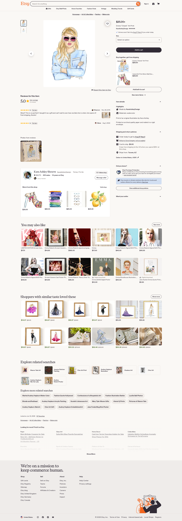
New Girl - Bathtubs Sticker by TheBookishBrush (31, 438)
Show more (156, 297)
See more (157, 224)
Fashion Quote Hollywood (64, 396)
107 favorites (40, 416)
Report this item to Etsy (102, 90)
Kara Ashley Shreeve (45, 171)
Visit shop (103, 187)
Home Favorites (77, 8)
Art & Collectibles (87, 14)
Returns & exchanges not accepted (132, 141)
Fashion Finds (91, 8)
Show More (91, 454)
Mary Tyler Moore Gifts (101, 402)
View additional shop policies (138, 188)
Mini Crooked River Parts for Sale (69, 449)
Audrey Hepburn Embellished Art (72, 408)
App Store (28, 507)
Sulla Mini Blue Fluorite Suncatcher (69, 434)
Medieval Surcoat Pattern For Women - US (108, 449)
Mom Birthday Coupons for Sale (32, 434)
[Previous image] (31, 53)
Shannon (97, 110)
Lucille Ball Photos (137, 396)
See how (145, 182)
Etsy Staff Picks (61, 8)
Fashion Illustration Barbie (116, 396)
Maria (99, 123)
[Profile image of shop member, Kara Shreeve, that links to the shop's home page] (35, 178)
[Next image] (107, 53)
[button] (101, 178)
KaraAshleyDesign (122, 28)
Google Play (44, 507)
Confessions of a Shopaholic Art (90, 396)
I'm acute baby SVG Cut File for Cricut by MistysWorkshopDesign (143, 450)
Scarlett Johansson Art (80, 402)
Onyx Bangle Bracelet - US (30, 449)
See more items (138, 95)
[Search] (138, 3)
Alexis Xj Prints (119, 402)
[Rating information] (34, 175)
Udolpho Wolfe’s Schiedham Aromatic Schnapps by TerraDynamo (142, 435)
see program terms (130, 175)
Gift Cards (130, 8)
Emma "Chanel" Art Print (125, 26)
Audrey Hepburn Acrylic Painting (55, 402)
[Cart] (158, 3)
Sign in (146, 4)
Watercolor (106, 14)
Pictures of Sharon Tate (138, 402)
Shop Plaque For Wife (100, 437)
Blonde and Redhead (30, 402)
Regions (158, 517)
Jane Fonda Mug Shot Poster (99, 408)
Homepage (76, 14)
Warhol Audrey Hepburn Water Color (37, 396)
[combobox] (83, 3)
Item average (34, 100)
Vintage (103, 8)
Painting (97, 14)
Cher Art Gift (50, 408)
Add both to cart (139, 89)
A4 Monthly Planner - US (29, 441)
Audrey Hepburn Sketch (32, 408)
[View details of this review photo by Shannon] (106, 115)
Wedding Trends (116, 8)
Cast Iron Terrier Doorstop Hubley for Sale (108, 434)
